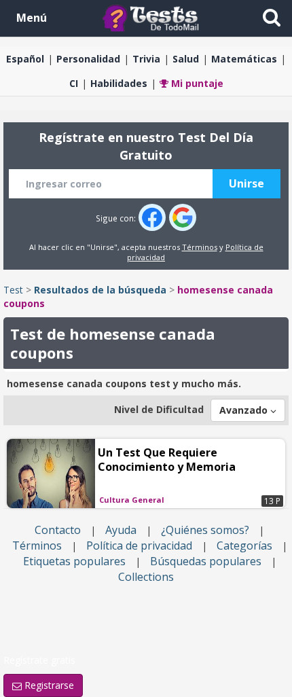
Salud (185, 58)
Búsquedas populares (205, 561)
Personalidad (88, 58)
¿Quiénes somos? (205, 529)
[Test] (153, 17)
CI (73, 83)
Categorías (244, 545)
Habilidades (118, 83)
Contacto (58, 529)
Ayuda (120, 529)
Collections (146, 576)
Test (13, 289)
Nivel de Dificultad (159, 409)
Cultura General (131, 500)
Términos (199, 247)
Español (25, 58)
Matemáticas (244, 58)
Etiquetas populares (74, 561)
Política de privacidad (139, 545)
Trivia (146, 58)
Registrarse (48, 685)
